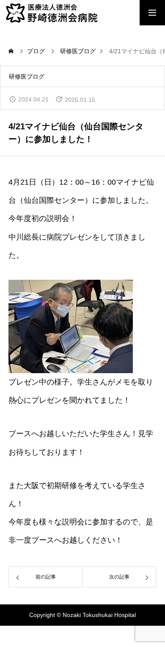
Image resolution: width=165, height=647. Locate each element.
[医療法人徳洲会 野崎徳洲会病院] (67, 12)
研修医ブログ (26, 76)
